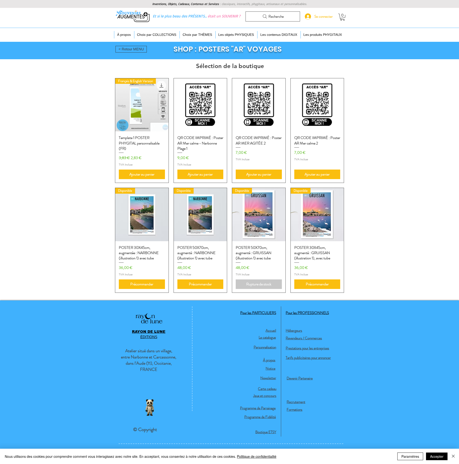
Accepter (436, 456)
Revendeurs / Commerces (304, 338)
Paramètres (410, 456)
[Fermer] (453, 456)
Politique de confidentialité (256, 456)
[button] (342, 17)
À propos (269, 360)
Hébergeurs (294, 330)
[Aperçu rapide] (200, 105)
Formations (294, 409)
